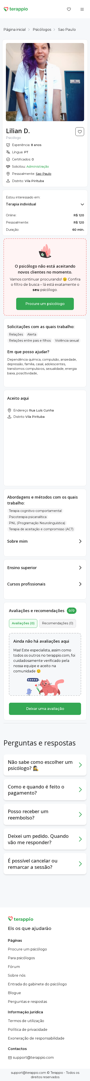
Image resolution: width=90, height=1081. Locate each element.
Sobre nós (16, 975)
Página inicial (14, 30)
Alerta (31, 334)
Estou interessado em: (23, 197)
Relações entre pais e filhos (30, 341)
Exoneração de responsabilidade (36, 1038)
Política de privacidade (27, 1030)
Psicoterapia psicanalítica (28, 517)
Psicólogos (42, 30)
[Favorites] (69, 9)
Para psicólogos (21, 958)
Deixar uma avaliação (45, 709)
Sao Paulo (67, 30)
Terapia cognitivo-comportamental (35, 511)
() (23, 623)
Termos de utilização (26, 1021)
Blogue (14, 993)
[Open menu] (82, 9)
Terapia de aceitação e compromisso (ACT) (41, 529)
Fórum (14, 967)
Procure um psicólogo (45, 304)
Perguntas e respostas (27, 1002)
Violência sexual (67, 341)
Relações (16, 334)
